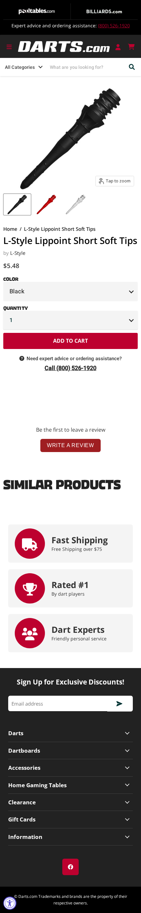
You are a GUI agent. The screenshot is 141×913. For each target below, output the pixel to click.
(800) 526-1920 (114, 25)
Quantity (15, 307)
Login (119, 47)
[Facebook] (70, 867)
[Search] (132, 67)
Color (10, 278)
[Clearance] (70, 802)
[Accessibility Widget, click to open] (9, 903)
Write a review (70, 445)
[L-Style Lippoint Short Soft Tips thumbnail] (17, 204)
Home (10, 229)
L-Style (17, 253)
